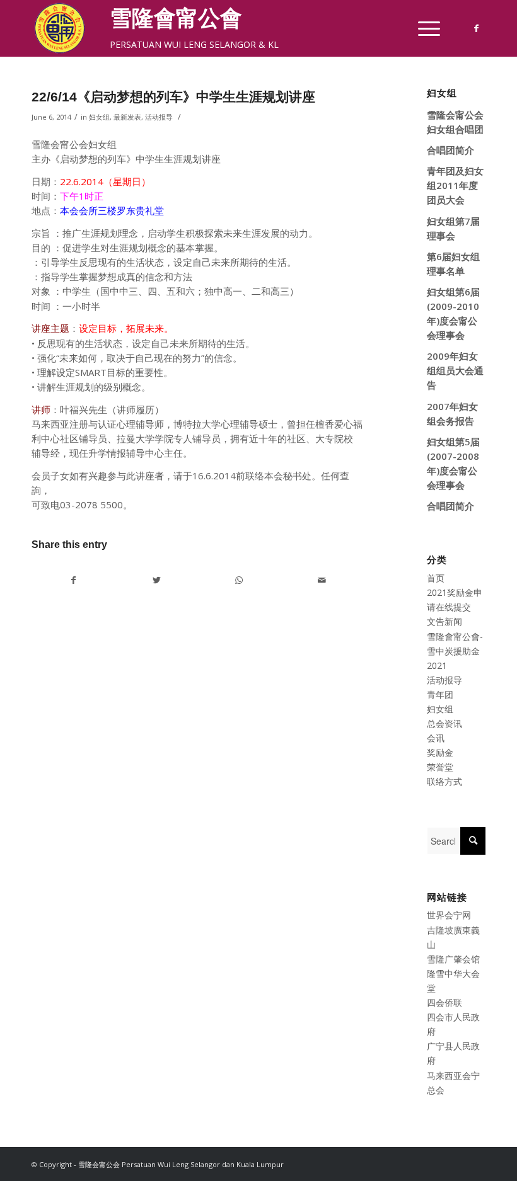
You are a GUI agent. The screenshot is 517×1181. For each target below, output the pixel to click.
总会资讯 (444, 723)
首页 (435, 578)
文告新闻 (444, 621)
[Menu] (422, 28)
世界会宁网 (449, 915)
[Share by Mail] (322, 580)
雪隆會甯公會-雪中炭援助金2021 (455, 650)
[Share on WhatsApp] (239, 580)
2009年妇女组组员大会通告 (455, 370)
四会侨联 (444, 1002)
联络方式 (444, 781)
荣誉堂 (440, 767)
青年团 (440, 694)
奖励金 (440, 752)
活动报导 (159, 117)
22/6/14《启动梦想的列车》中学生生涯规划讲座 (173, 96)
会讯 (435, 738)
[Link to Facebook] (476, 28)
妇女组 (99, 117)
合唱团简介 (450, 150)
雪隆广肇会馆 (453, 959)
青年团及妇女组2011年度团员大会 (455, 185)
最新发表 (127, 117)
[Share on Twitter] (156, 580)
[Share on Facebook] (73, 580)
